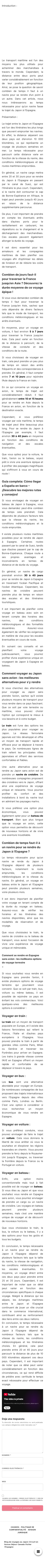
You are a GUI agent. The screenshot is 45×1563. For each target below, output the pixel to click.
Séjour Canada (18, 1544)
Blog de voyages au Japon (16, 1542)
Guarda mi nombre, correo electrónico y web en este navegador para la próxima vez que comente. (22, 1499)
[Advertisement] (22, 33)
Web (4, 1481)
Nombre (6, 1455)
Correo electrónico (13, 1468)
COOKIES (15, 1527)
